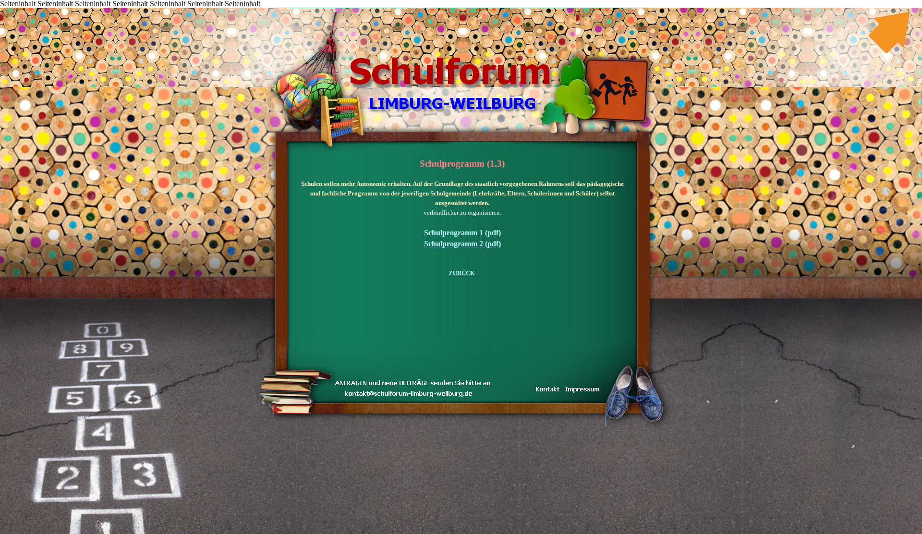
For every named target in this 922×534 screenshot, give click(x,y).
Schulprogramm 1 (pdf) (462, 233)
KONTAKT (447, 8)
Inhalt (403, 8)
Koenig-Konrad (533, 8)
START (389, 8)
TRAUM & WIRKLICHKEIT (461, 8)
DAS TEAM (490, 8)
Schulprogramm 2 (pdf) (462, 244)
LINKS (504, 8)
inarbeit (475, 8)
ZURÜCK (462, 273)
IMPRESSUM (519, 8)
